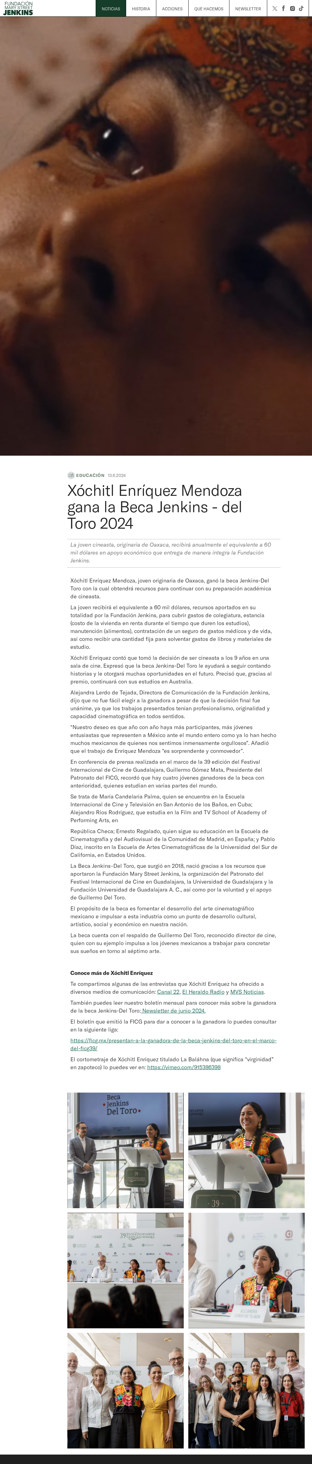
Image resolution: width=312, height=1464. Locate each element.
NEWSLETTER (248, 8)
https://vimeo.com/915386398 (184, 1067)
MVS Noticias (247, 991)
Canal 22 (168, 991)
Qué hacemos (208, 8)
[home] (21, 8)
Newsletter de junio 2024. (173, 1010)
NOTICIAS (111, 8)
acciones (172, 8)
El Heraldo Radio (203, 991)
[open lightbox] (125, 1150)
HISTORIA (141, 8)
